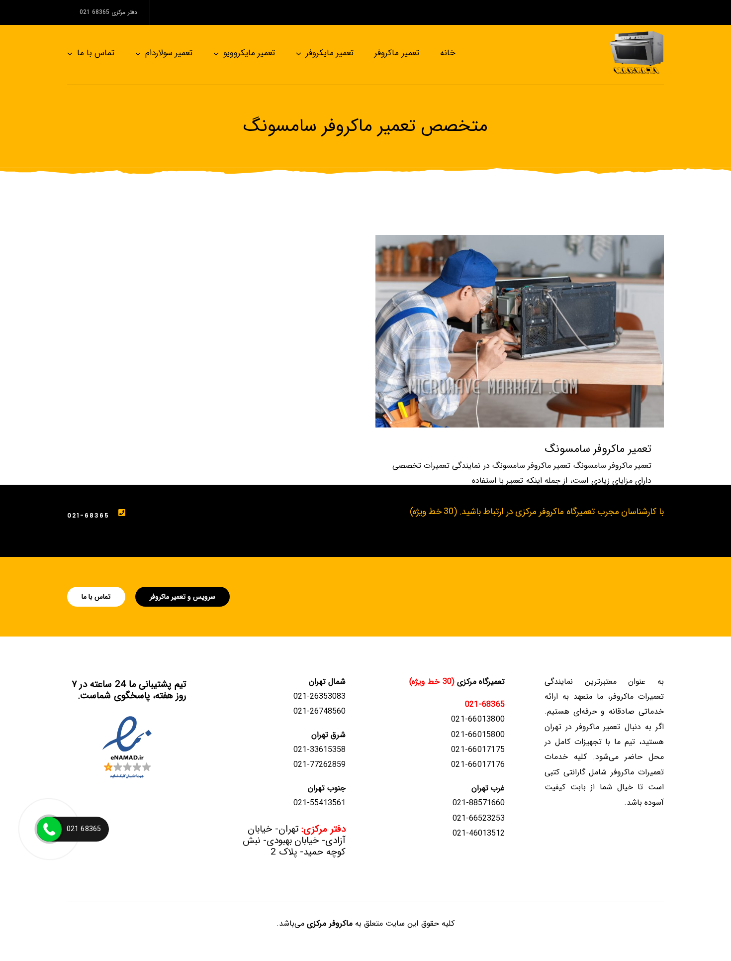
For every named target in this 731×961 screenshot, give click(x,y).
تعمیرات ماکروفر (637, 772)
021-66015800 (478, 735)
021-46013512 (479, 833)
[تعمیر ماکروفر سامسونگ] (519, 331)
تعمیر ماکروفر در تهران (583, 727)
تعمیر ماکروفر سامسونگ (598, 448)
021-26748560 (319, 711)
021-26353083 (319, 696)
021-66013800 (478, 719)
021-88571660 (479, 803)
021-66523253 (479, 818)
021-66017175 (478, 750)
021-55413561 (319, 803)
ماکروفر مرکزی (329, 923)
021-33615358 (319, 750)
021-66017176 (478, 764)
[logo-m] (636, 33)
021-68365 (88, 515)
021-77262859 (319, 764)
